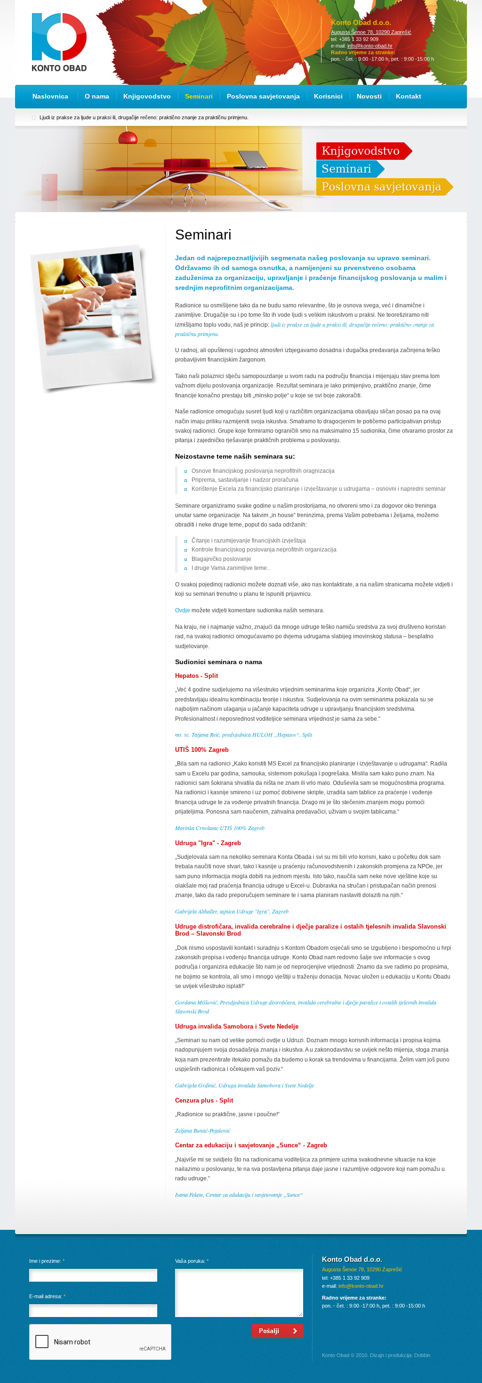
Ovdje (182, 610)
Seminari (199, 96)
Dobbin (422, 1355)
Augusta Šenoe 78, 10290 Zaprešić (371, 32)
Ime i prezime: (46, 1261)
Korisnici (328, 96)
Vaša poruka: (192, 1261)
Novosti (369, 96)
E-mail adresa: (47, 1296)
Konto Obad (59, 42)
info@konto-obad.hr (370, 46)
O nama (97, 96)
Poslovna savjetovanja (263, 96)
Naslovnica (50, 96)
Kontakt (408, 96)
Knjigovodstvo (147, 96)
